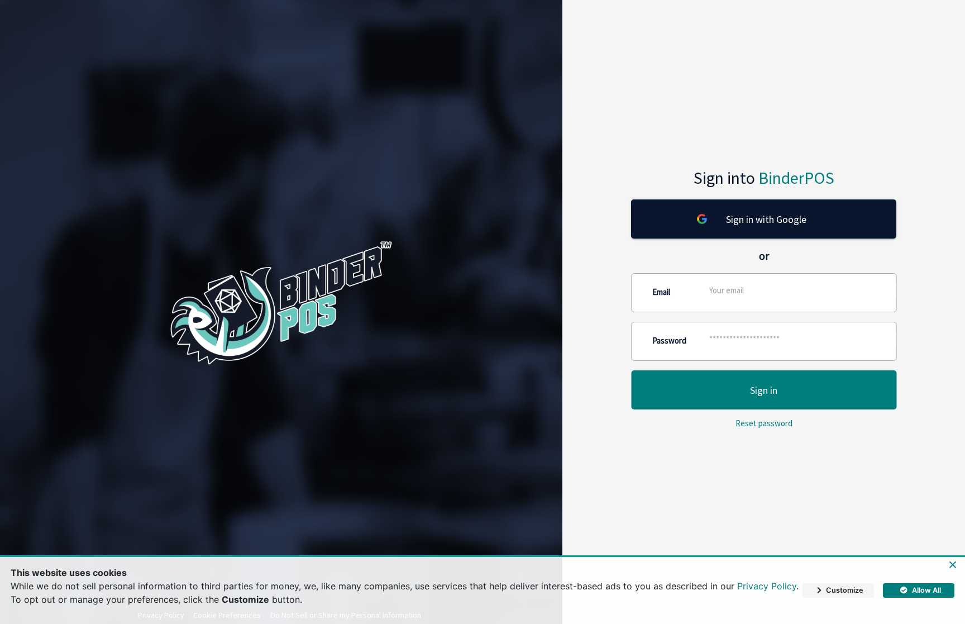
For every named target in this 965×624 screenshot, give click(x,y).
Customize (844, 590)
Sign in (763, 390)
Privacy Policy (766, 586)
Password (669, 340)
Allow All (926, 590)
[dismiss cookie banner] (952, 565)
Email (661, 292)
